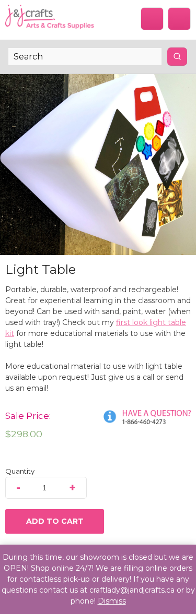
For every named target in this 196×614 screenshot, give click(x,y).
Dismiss (112, 601)
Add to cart (55, 521)
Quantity (19, 471)
